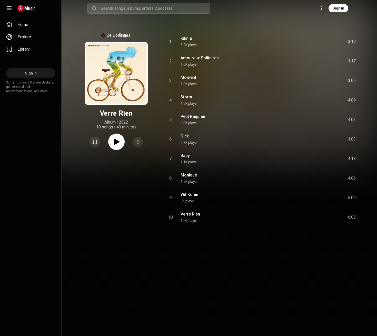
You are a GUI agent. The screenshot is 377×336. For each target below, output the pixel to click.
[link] (30, 24)
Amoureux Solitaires (200, 57)
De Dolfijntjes (118, 35)
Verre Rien (190, 214)
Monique (189, 175)
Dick (185, 136)
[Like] (310, 41)
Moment (188, 77)
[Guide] (9, 8)
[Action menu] (138, 142)
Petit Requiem (193, 116)
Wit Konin (189, 194)
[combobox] (155, 8)
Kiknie (186, 38)
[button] (95, 142)
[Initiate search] (94, 8)
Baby (185, 155)
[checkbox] (352, 42)
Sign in (338, 8)
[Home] (26, 8)
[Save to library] (95, 142)
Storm (186, 97)
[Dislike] (321, 41)
